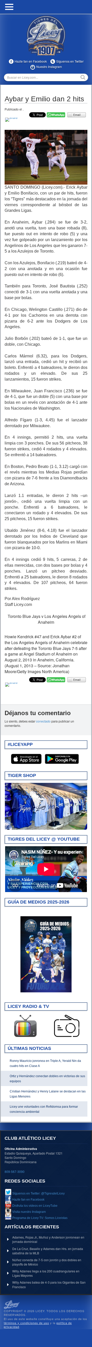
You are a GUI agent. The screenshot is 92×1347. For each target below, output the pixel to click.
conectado (43, 721)
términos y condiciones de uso (26, 1323)
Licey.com (46, 35)
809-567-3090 (15, 1171)
